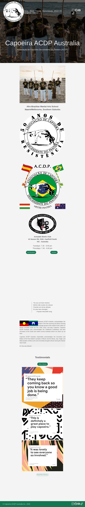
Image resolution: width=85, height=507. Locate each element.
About (32, 11)
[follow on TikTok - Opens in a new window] (73, 13)
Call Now (54, 252)
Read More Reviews (42, 474)
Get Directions (31, 252)
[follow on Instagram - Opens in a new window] (73, 10)
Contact (35, 13)
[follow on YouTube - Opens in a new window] (79, 10)
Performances (47, 11)
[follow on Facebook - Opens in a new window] (76, 10)
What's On (58, 11)
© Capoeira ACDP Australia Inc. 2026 (16, 504)
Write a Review (42, 364)
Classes (38, 11)
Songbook (27, 13)
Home (26, 11)
